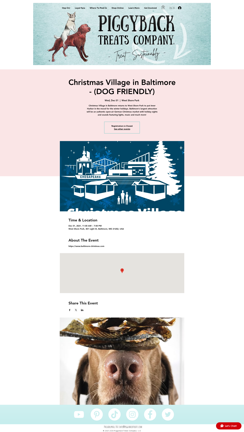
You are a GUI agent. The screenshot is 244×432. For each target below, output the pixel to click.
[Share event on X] (76, 310)
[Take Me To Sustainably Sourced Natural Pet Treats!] (71, 42)
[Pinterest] (97, 414)
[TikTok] (114, 414)
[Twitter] (168, 414)
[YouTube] (79, 414)
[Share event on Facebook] (69, 310)
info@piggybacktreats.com (130, 427)
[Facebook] (150, 414)
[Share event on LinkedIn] (82, 310)
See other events (122, 129)
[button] (66, 8)
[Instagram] (132, 414)
